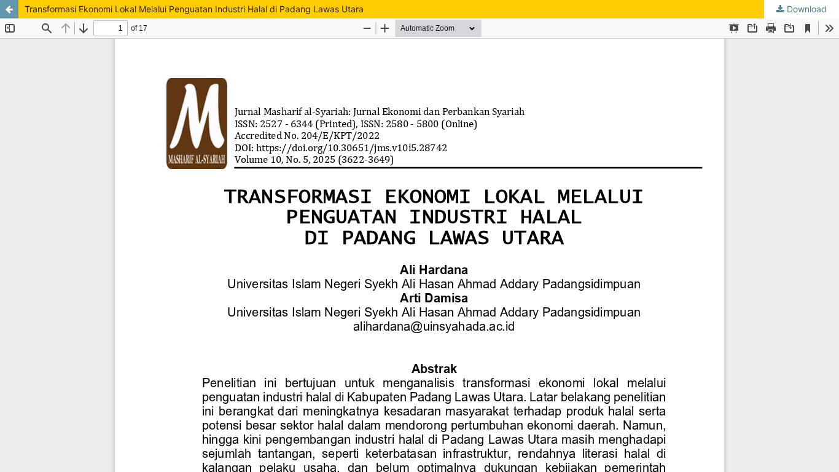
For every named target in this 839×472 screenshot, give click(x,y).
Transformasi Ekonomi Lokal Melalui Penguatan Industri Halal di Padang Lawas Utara (194, 9)
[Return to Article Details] (9, 9)
